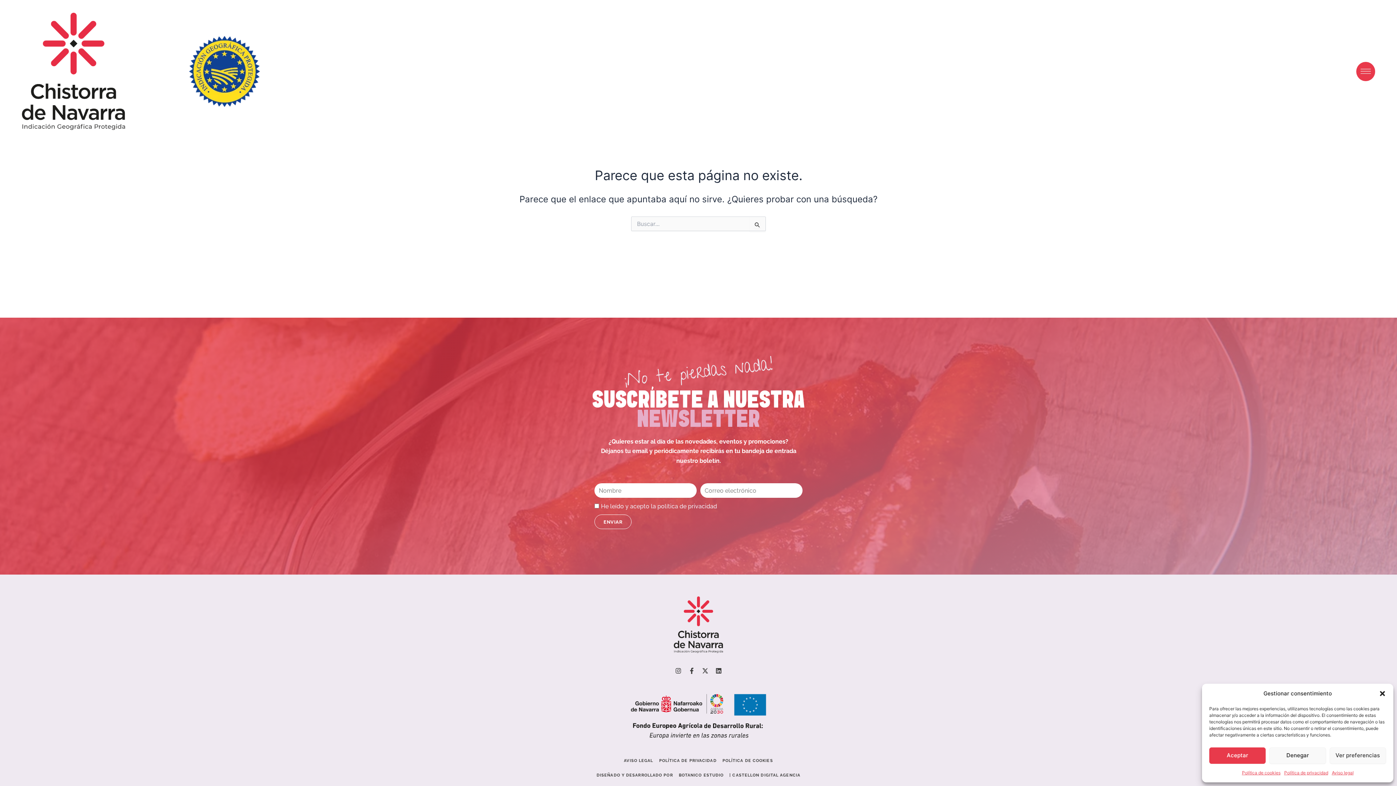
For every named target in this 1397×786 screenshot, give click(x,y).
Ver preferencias (1358, 755)
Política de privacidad (1306, 772)
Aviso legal (1343, 772)
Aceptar (1237, 755)
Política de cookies (1261, 772)
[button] (1382, 693)
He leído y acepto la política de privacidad (659, 506)
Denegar (1297, 755)
